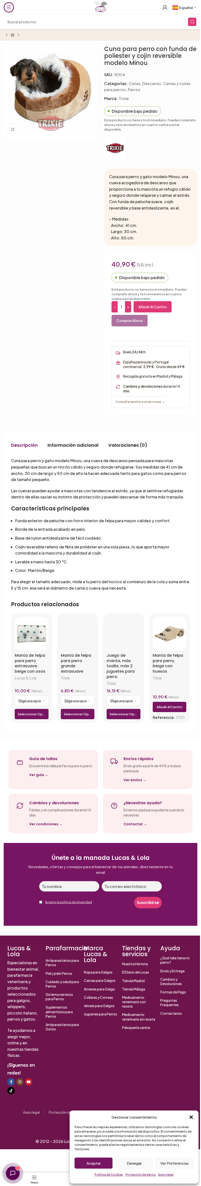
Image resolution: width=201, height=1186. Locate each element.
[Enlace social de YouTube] (28, 1082)
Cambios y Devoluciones (171, 981)
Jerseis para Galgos (99, 1005)
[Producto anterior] (7, 35)
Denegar (134, 1163)
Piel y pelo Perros (59, 973)
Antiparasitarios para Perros (62, 962)
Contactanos (171, 1013)
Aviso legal (166, 1174)
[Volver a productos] (12, 35)
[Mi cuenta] (165, 7)
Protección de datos (141, 1174)
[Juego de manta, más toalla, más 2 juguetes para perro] (123, 634)
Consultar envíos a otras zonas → (140, 402)
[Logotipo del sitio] (100, 6)
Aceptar (94, 1163)
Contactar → (135, 824)
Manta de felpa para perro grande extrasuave (76, 663)
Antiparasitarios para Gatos (62, 1026)
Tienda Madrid (133, 980)
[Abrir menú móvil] (8, 7)
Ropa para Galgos (98, 972)
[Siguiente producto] (18, 35)
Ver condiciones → (46, 824)
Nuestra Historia (135, 964)
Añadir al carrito (152, 307)
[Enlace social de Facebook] (11, 1082)
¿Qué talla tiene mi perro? (174, 960)
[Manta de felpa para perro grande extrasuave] (78, 634)
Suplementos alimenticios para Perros (59, 1011)
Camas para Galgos (99, 980)
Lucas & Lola (26, 678)
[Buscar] (192, 22)
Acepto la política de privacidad (68, 902)
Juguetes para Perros (100, 1014)
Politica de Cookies (109, 1174)
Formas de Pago (173, 992)
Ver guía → (38, 774)
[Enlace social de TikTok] (11, 1090)
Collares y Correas (98, 997)
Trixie (124, 98)
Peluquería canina (136, 1027)
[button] (191, 1117)
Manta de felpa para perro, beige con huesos (168, 663)
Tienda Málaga (133, 989)
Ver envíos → (135, 780)
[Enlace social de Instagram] (20, 1082)
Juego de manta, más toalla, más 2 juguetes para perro (121, 666)
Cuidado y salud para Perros (62, 983)
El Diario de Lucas (135, 972)
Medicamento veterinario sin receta (138, 1016)
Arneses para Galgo (99, 989)
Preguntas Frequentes (169, 1002)
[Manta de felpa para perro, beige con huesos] (170, 634)
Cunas (134, 83)
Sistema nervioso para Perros (59, 996)
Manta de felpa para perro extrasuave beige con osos (30, 663)
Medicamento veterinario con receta (134, 1001)
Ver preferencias (174, 1163)
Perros (134, 89)
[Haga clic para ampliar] (12, 129)
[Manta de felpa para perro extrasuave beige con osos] (32, 634)
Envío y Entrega (172, 971)
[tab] (24, 445)
